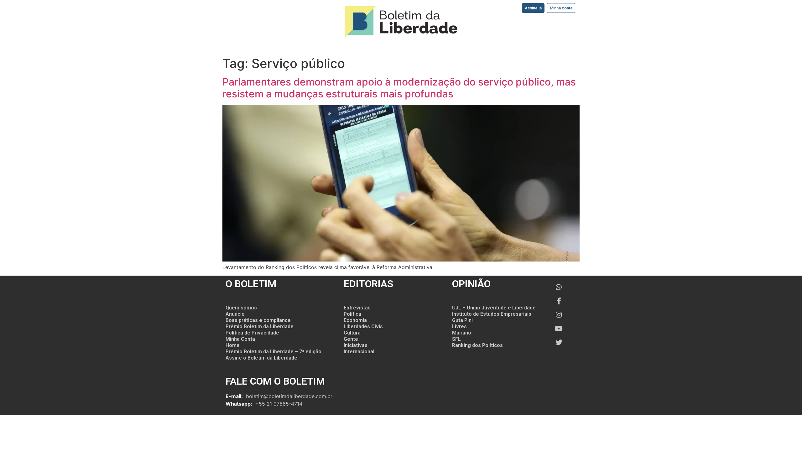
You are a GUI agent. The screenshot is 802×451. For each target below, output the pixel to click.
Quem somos (241, 308)
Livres (459, 326)
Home (233, 345)
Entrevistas (357, 308)
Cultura (352, 333)
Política (352, 314)
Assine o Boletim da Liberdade (261, 358)
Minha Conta (240, 339)
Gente (351, 339)
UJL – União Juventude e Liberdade (494, 308)
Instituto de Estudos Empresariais (491, 314)
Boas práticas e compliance (258, 320)
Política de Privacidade (252, 333)
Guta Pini (462, 320)
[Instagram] (559, 315)
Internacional (359, 352)
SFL (456, 339)
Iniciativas (355, 345)
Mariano (461, 333)
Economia (355, 320)
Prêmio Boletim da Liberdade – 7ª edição (273, 352)
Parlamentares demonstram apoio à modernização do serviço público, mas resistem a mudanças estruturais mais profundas (399, 88)
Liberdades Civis (363, 326)
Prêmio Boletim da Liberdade (260, 326)
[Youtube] (559, 328)
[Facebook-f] (559, 301)
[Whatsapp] (559, 287)
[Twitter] (559, 342)
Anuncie (235, 314)
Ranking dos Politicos (477, 345)
